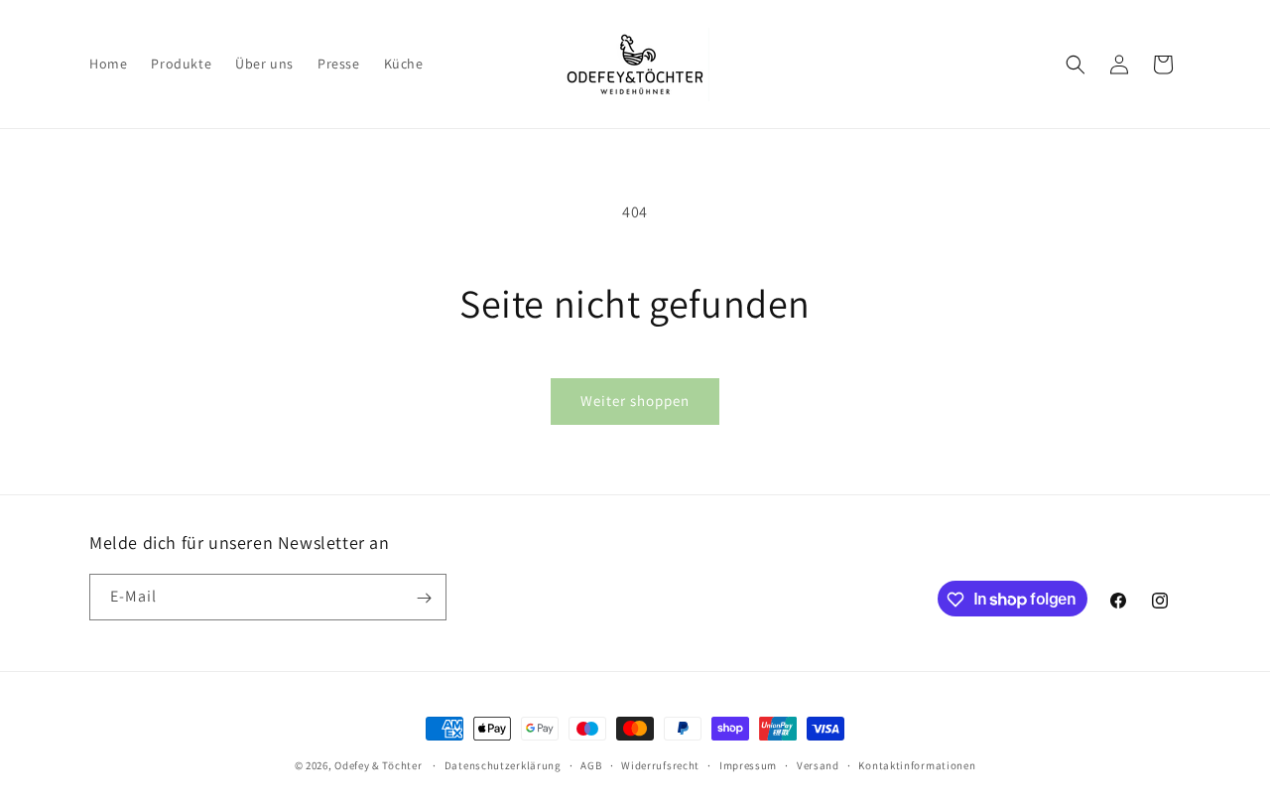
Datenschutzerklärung (503, 764)
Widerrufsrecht (660, 764)
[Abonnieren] (423, 598)
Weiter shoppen (635, 400)
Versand (818, 764)
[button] (1075, 64)
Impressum (748, 764)
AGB (590, 764)
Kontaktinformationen (916, 764)
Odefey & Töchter (378, 765)
